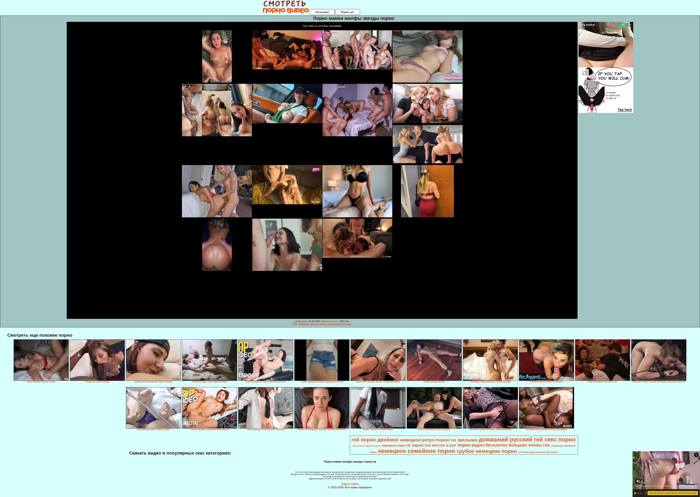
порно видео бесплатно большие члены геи (504, 445)
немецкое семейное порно (416, 451)
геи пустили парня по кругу (366, 446)
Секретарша (335, 324)
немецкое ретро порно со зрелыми (438, 439)
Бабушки (304, 324)
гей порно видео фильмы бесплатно (538, 452)
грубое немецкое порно (487, 451)
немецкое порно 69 (396, 445)
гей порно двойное (374, 440)
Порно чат (347, 12)
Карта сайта (350, 484)
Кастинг (347, 324)
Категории (322, 12)
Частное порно (318, 324)
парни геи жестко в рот (434, 445)
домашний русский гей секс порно (527, 439)
